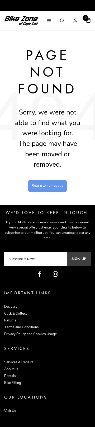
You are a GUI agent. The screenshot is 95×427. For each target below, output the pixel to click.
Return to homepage (47, 185)
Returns (10, 320)
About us (11, 369)
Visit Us (10, 411)
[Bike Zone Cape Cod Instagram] (55, 274)
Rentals (10, 376)
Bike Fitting (12, 382)
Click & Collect (15, 313)
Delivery (10, 306)
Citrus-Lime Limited (64, 423)
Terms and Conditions (21, 327)
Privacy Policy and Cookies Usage (30, 334)
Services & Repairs (19, 362)
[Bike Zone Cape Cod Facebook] (39, 274)
